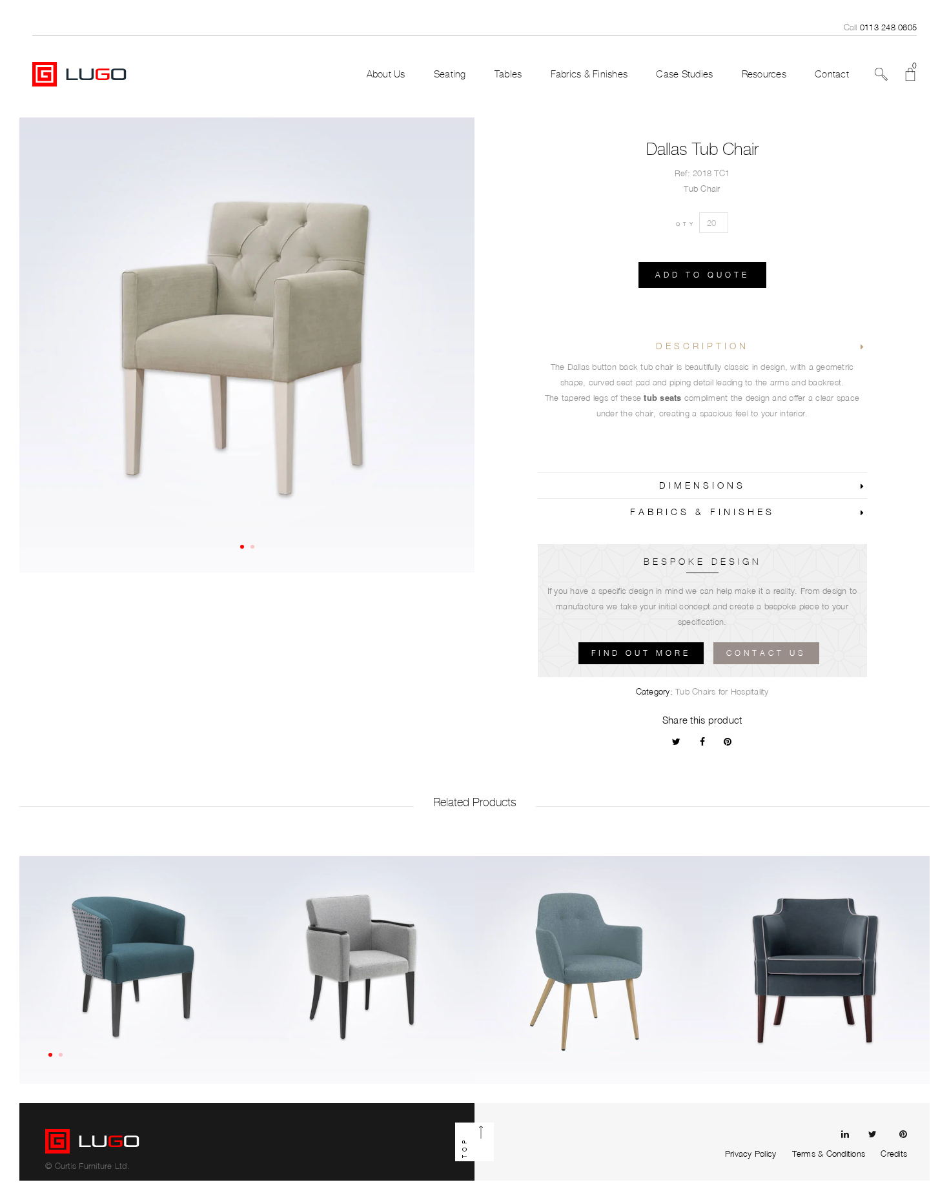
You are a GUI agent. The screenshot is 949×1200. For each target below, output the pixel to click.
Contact (832, 74)
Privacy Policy (751, 1153)
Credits (894, 1153)
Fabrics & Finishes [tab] (702, 511)
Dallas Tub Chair (702, 149)
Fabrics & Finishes (589, 74)
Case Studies (684, 74)
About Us (386, 74)
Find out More (641, 653)
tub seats (662, 397)
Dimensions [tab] (702, 485)
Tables (508, 74)
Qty (686, 224)
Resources (764, 74)
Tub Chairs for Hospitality (722, 691)
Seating (450, 74)
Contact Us (766, 653)
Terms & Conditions (829, 1153)
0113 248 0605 (888, 27)
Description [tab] (702, 345)
